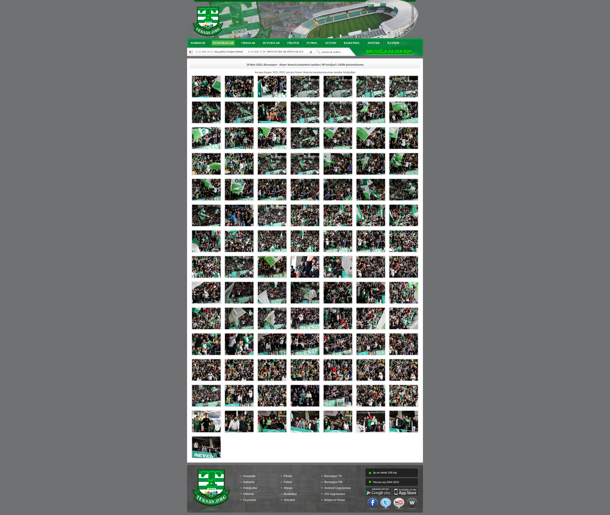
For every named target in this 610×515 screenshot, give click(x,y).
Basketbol (290, 494)
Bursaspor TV (333, 476)
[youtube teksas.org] (399, 503)
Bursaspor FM (333, 482)
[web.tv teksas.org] (412, 503)
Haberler (249, 482)
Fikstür (288, 476)
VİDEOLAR (248, 43)
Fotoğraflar (250, 488)
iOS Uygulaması (334, 494)
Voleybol (289, 500)
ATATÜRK (373, 43)
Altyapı (288, 488)
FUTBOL (312, 43)
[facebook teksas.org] (372, 503)
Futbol (288, 482)
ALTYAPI (330, 43)
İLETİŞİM (393, 43)
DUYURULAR (271, 43)
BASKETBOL (352, 43)
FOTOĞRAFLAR (223, 43)
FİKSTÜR (293, 43)
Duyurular (249, 500)
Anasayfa (249, 476)
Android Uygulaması (337, 488)
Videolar (248, 494)
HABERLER (198, 43)
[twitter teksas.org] (386, 503)
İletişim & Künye (334, 500)
